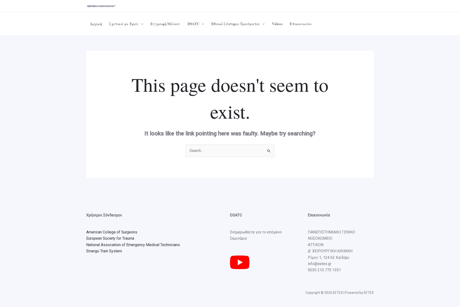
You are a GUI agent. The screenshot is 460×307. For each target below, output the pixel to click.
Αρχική (96, 23)
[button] (141, 23)
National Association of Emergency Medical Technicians (133, 245)
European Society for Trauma (110, 238)
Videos (277, 23)
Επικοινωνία (301, 23)
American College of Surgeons (111, 232)
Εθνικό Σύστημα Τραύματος (235, 23)
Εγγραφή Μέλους (165, 23)
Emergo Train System (104, 251)
